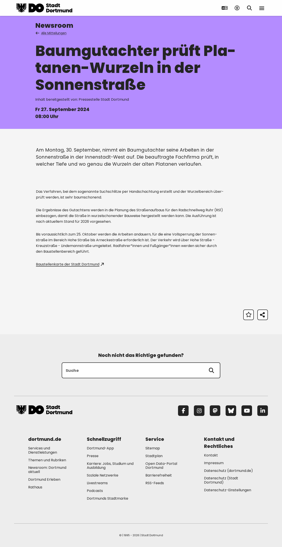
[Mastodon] (215, 410)
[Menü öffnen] (261, 8)
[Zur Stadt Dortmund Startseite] (44, 8)
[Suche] (211, 370)
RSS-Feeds (154, 483)
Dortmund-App (100, 448)
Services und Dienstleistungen (42, 450)
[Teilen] (262, 315)
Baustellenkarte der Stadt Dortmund (67, 264)
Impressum (214, 462)
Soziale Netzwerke (102, 475)
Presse (92, 455)
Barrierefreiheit (158, 475)
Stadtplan (154, 455)
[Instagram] (199, 410)
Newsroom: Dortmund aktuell (47, 469)
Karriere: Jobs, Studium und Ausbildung (110, 465)
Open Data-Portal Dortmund (161, 465)
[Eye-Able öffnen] (237, 8)
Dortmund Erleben (44, 479)
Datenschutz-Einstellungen (227, 490)
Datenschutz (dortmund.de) (228, 470)
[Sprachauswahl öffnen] (224, 8)
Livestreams (97, 483)
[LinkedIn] (262, 410)
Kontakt (211, 455)
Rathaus (35, 487)
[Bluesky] (231, 410)
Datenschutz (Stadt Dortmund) (221, 480)
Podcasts (95, 490)
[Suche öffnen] (249, 8)
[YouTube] (246, 410)
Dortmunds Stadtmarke (107, 498)
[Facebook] (183, 410)
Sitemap (152, 448)
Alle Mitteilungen (54, 33)
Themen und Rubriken (47, 460)
